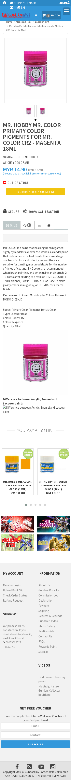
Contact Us (45, 636)
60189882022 (13, 642)
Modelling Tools (23, 21)
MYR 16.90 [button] (35, 170)
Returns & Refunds (50, 616)
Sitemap (43, 652)
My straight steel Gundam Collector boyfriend (49, 690)
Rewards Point (47, 646)
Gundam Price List (49, 590)
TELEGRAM (9, 646)
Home (9, 21)
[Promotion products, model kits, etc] (17, 542)
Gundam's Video (48, 621)
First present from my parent (51, 679)
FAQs (41, 641)
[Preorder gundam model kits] (53, 542)
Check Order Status (15, 595)
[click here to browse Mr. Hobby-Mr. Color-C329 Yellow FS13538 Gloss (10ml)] (17, 464)
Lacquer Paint (42, 21)
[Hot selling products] (53, 524)
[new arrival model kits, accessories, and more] (17, 524)
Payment (43, 605)
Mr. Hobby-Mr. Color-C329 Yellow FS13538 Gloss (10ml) (18, 485)
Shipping (43, 611)
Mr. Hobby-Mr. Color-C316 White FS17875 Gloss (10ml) (53, 485)
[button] (15, 169)
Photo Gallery (46, 626)
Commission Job (48, 595)
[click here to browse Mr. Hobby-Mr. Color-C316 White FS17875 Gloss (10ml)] (53, 464)
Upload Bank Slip (13, 590)
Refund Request (13, 600)
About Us (44, 585)
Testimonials (46, 631)
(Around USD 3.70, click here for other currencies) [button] (32, 174)
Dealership (45, 600)
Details (11, 225)
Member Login (12, 585)
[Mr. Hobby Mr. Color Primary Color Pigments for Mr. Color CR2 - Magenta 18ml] (35, 68)
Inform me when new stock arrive (35, 191)
